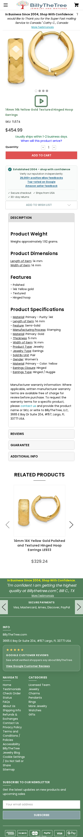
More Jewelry (38, 706)
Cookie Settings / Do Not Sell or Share (14, 761)
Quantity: (12, 147)
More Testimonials (42, 27)
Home (7, 685)
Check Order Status (12, 695)
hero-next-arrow (79, 607)
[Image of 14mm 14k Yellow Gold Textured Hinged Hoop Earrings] (36, 91)
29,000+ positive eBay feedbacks (41, 177)
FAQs (6, 702)
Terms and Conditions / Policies (11, 735)
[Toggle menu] (5, 5)
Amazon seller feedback (41, 186)
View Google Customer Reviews (28, 666)
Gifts (32, 715)
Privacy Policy (12, 727)
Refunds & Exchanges (10, 717)
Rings (32, 702)
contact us (28, 406)
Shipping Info (12, 710)
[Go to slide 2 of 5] (71, 524)
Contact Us (11, 723)
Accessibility (11, 744)
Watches (35, 710)
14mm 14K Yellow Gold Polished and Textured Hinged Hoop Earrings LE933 (39, 545)
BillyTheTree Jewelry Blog (11, 750)
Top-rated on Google (41, 182)
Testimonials (12, 689)
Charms (34, 693)
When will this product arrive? (41, 141)
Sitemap (9, 770)
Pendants (35, 698)
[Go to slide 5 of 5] (8, 524)
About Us (9, 706)
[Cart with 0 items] (76, 5)
